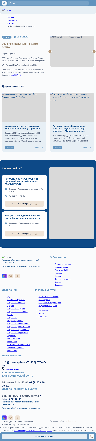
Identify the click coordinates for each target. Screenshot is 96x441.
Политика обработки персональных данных (21, 266)
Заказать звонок (12, 369)
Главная (10, 17)
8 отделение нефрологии (17, 333)
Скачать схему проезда (22, 204)
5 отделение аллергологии (18, 324)
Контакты (43, 317)
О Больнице (12, 20)
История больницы (63, 264)
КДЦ (8, 297)
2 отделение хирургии (16, 309)
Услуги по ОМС (61, 270)
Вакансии (59, 285)
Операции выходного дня (50, 303)
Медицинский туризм (48, 306)
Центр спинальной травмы (18, 345)
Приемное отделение (16, 300)
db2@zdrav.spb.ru (13, 362)
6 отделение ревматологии (18, 327)
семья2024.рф (15, 75)
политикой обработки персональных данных (33, 431)
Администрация (61, 267)
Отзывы (58, 282)
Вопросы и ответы (62, 279)
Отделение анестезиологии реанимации (13, 339)
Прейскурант (44, 300)
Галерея (58, 273)
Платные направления (48, 297)
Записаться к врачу (44, 436)
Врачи (41, 313)
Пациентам (43, 310)
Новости (10, 23)
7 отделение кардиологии (18, 330)
